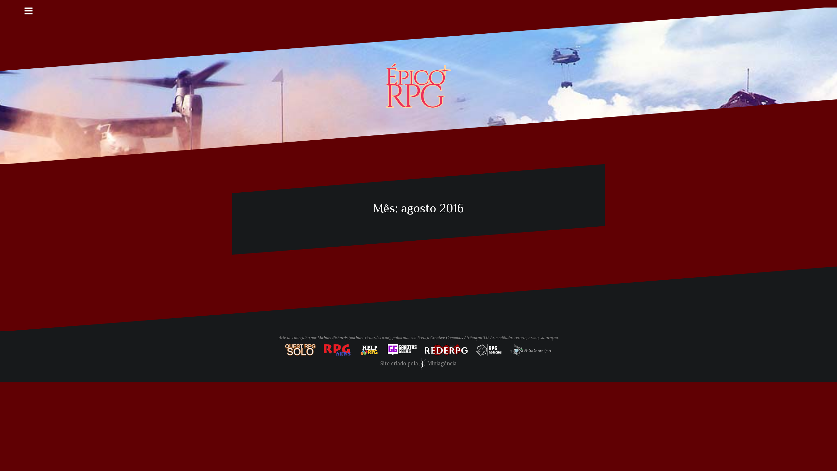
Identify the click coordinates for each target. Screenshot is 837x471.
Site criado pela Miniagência (418, 363)
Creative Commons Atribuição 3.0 (459, 337)
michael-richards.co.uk (369, 337)
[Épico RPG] (418, 85)
